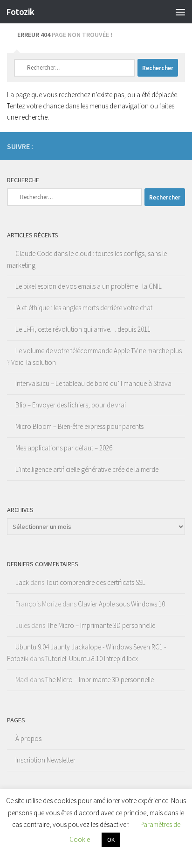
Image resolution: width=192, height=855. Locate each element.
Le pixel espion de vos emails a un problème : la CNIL (88, 286)
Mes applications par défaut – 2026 (63, 447)
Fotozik (20, 11)
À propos (28, 738)
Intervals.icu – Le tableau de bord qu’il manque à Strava (93, 383)
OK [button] (111, 840)
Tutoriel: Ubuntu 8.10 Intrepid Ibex (91, 658)
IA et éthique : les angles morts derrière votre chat (83, 307)
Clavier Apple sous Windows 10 (121, 603)
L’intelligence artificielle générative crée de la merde (86, 469)
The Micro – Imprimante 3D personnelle (101, 625)
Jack (22, 582)
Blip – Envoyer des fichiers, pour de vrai (70, 404)
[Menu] (180, 11)
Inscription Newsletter (45, 759)
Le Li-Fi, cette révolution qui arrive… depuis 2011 (83, 329)
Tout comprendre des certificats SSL (95, 582)
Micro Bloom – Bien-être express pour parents (79, 426)
